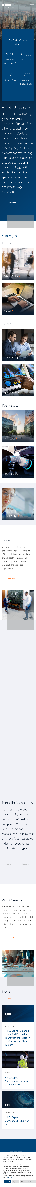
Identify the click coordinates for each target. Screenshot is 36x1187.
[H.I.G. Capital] (8, 5)
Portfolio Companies (17, 802)
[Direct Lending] (18, 345)
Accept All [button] (7, 1182)
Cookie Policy (9, 1177)
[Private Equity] (18, 264)
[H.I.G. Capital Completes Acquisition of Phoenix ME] (18, 1070)
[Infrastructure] (18, 462)
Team (6, 541)
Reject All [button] (15, 1182)
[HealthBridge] (18, 504)
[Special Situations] (18, 380)
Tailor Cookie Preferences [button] (28, 1182)
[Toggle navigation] (31, 5)
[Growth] (18, 299)
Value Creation (13, 900)
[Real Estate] (18, 426)
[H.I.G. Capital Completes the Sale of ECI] (18, 1110)
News (6, 991)
